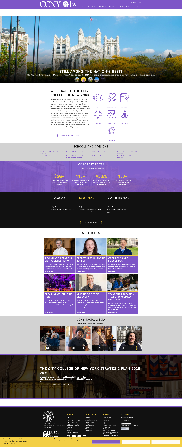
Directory (87, 419)
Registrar (69, 430)
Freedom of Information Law (110, 435)
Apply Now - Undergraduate (74, 424)
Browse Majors (98, 107)
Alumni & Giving (111, 107)
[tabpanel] (62, 210)
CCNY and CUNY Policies (109, 425)
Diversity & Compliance (91, 420)
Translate (135, 425)
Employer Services (108, 429)
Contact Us (106, 420)
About (83, 6)
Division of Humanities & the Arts (101, 151)
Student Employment (72, 432)
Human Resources (89, 425)
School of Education (46, 156)
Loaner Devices (125, 419)
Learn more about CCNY (70, 135)
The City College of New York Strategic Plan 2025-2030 (91, 370)
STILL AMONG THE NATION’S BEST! (91, 71)
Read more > (49, 272)
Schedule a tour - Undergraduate (112, 419)
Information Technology (109, 430)
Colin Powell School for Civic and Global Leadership (128, 152)
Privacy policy (6, 443)
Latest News (86, 197)
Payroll (87, 427)
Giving (104, 422)
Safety (104, 424)
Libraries (69, 427)
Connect (53, 348)
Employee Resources (90, 422)
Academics (91, 6)
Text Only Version (125, 420)
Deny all (136, 442)
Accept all (165, 442)
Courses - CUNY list (72, 422)
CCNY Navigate (125, 123)
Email (68, 417)
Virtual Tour (111, 140)
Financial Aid (124, 107)
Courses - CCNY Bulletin (73, 420)
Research (112, 6)
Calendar (59, 197)
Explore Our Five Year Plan (57, 385)
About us (13, 443)
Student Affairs (124, 6)
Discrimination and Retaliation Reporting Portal (111, 433)
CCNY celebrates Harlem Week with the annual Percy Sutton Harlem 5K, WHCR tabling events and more (118, 211)
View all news (91, 223)
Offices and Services (90, 429)
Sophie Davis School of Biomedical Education (126, 156)
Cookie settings (106, 442)
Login (140, 2)
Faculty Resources (89, 424)
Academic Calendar (72, 419)
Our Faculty (111, 123)
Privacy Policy (106, 427)
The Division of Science (98, 156)
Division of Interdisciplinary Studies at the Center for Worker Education (77, 156)
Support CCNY (137, 6)
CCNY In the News (118, 197)
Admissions (102, 6)
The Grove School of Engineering (75, 151)
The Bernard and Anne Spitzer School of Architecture (51, 152)
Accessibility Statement (127, 417)
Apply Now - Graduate (73, 425)
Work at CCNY (88, 430)
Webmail (87, 417)
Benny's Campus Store (73, 429)
